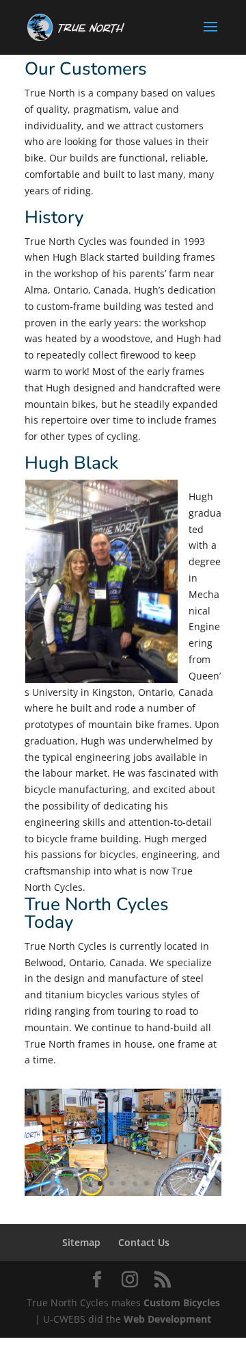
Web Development (167, 1318)
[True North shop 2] (123, 1192)
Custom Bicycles (182, 1302)
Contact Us (143, 1242)
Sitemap (81, 1242)
